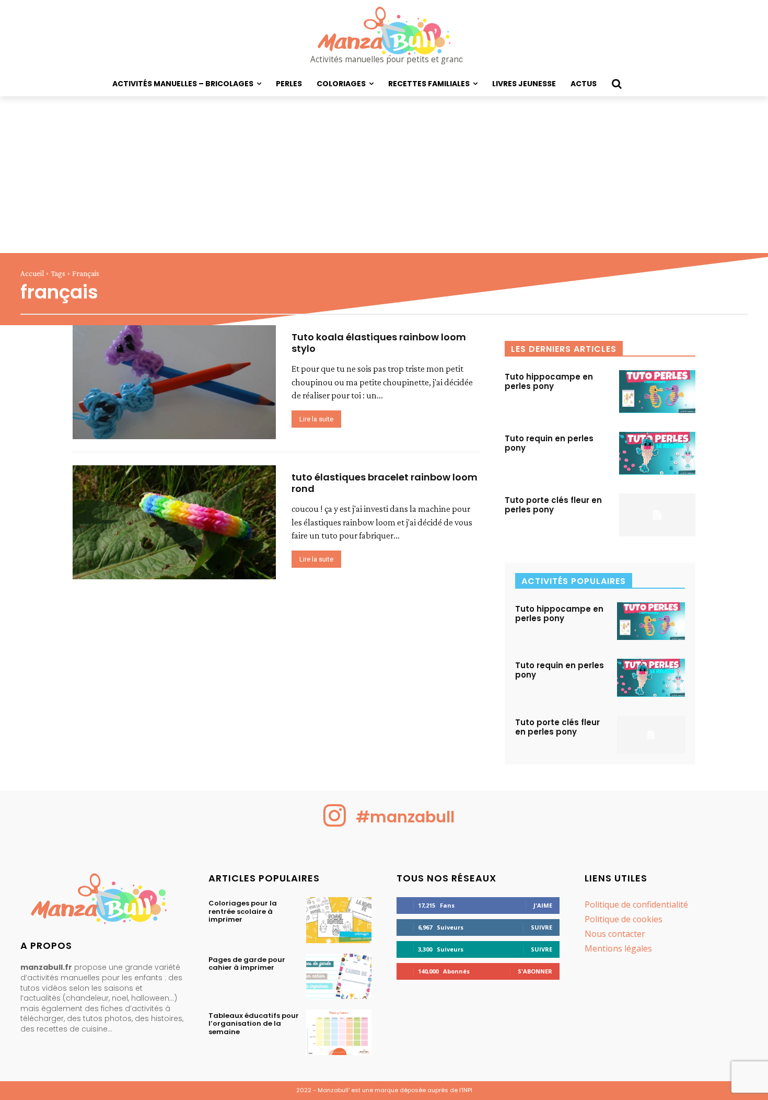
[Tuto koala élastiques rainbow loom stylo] (174, 382)
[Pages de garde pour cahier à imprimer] (338, 976)
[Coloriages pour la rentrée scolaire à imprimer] (338, 920)
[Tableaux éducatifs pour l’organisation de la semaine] (338, 1032)
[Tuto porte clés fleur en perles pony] (657, 515)
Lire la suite (316, 419)
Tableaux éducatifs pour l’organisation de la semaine (253, 1024)
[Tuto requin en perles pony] (657, 453)
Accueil (32, 273)
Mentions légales (618, 948)
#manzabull (405, 817)
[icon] (335, 823)
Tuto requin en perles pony (549, 443)
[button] (616, 83)
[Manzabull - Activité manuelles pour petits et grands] (101, 901)
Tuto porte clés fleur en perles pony (553, 505)
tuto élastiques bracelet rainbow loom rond (385, 483)
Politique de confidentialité (636, 904)
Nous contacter (615, 933)
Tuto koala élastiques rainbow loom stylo (379, 342)
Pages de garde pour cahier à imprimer (246, 964)
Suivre (541, 927)
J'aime (542, 905)
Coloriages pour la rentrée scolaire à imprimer (242, 911)
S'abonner (535, 971)
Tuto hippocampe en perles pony (549, 381)
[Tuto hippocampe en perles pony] (657, 391)
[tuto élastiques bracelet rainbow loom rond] (174, 522)
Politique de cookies (623, 919)
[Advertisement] (384, 174)
